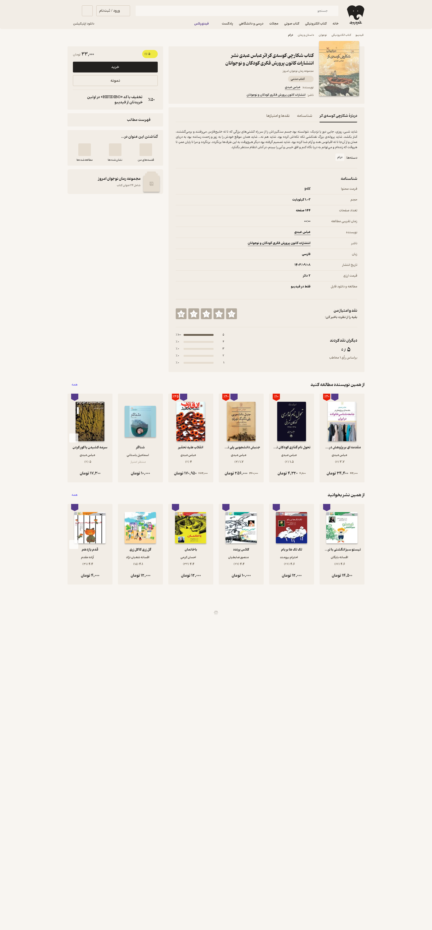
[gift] (200, 95)
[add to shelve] (146, 149)
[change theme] (73, 10)
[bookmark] (189, 95)
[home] (355, 15)
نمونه (115, 81)
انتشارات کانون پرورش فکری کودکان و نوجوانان (276, 95)
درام (290, 35)
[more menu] (178, 95)
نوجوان (323, 35)
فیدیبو (360, 35)
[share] (210, 95)
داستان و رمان (306, 35)
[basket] (87, 10)
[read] (84, 149)
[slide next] (73, 437)
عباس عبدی (292, 87)
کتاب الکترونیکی (341, 35)
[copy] (77, 99)
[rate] (231, 313)
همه (75, 384)
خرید (115, 67)
